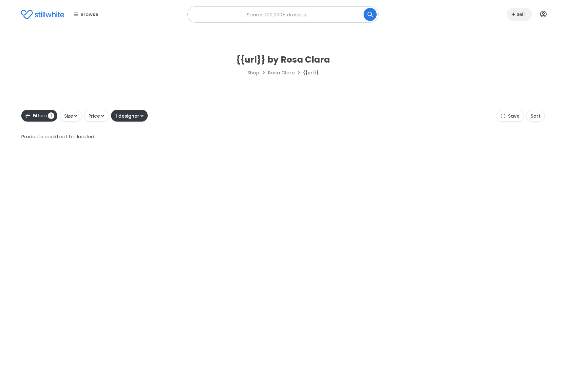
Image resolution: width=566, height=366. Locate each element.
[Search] (370, 14)
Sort (535, 116)
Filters (42, 115)
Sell (521, 14)
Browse (89, 14)
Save (513, 116)
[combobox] (283, 14)
